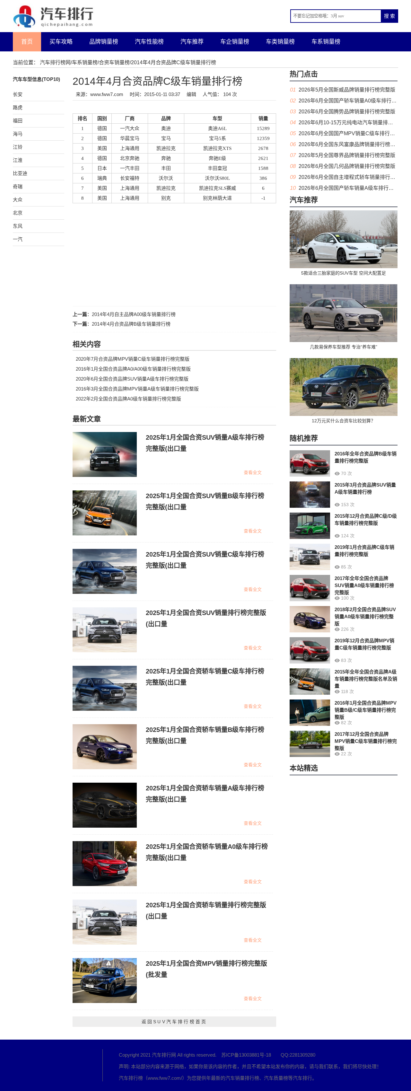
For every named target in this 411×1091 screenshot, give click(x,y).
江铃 (17, 147)
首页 (27, 42)
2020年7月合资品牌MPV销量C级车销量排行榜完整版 (132, 359)
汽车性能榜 (149, 42)
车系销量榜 (325, 42)
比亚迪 (20, 173)
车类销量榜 (280, 42)
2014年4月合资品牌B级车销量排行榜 (131, 324)
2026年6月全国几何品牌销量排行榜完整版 (347, 166)
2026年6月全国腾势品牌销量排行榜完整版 (347, 111)
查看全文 (253, 472)
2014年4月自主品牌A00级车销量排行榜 (134, 314)
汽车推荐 (192, 42)
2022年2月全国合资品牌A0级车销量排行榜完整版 (128, 398)
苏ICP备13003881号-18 (246, 1055)
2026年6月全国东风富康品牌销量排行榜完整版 (352, 144)
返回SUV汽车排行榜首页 (174, 1021)
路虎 (17, 107)
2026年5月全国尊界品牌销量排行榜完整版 (347, 155)
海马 (17, 133)
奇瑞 (17, 186)
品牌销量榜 (103, 42)
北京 (17, 213)
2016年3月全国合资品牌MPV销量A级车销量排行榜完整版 (137, 389)
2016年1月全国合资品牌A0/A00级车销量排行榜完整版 (133, 369)
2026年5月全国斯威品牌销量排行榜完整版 (347, 89)
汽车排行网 (48, 1065)
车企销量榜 (234, 42)
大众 (17, 199)
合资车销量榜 (114, 62)
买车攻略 (61, 42)
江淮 (17, 160)
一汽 (17, 239)
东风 (17, 226)
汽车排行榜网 (55, 62)
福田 (17, 120)
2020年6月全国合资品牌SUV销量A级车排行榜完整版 (132, 379)
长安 (17, 94)
